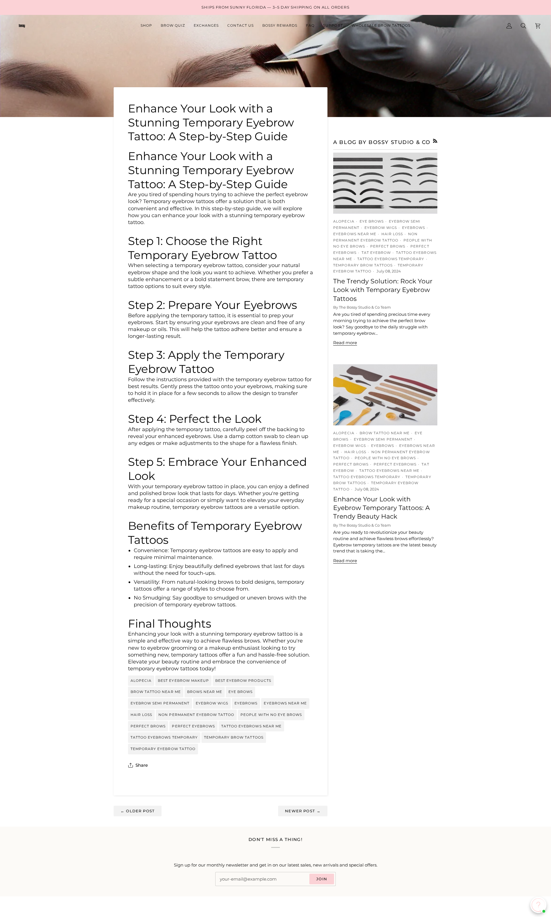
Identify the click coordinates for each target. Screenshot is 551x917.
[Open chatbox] (538, 905)
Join (321, 879)
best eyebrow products (243, 681)
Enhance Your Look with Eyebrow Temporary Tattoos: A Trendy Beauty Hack (381, 508)
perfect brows (148, 726)
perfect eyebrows (193, 726)
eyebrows (245, 703)
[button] (146, 26)
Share (141, 765)
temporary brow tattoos (233, 737)
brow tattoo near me (156, 692)
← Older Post (138, 811)
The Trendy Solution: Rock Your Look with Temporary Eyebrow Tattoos (382, 290)
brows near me (204, 692)
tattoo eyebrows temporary (164, 737)
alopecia (141, 681)
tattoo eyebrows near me (251, 726)
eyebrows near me (285, 703)
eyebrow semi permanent (160, 703)
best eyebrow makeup (183, 681)
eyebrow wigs (212, 703)
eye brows (240, 692)
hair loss (141, 715)
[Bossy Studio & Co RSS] (435, 141)
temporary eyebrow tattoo (163, 749)
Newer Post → (303, 811)
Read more (345, 342)
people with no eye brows (271, 715)
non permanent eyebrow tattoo (196, 715)
